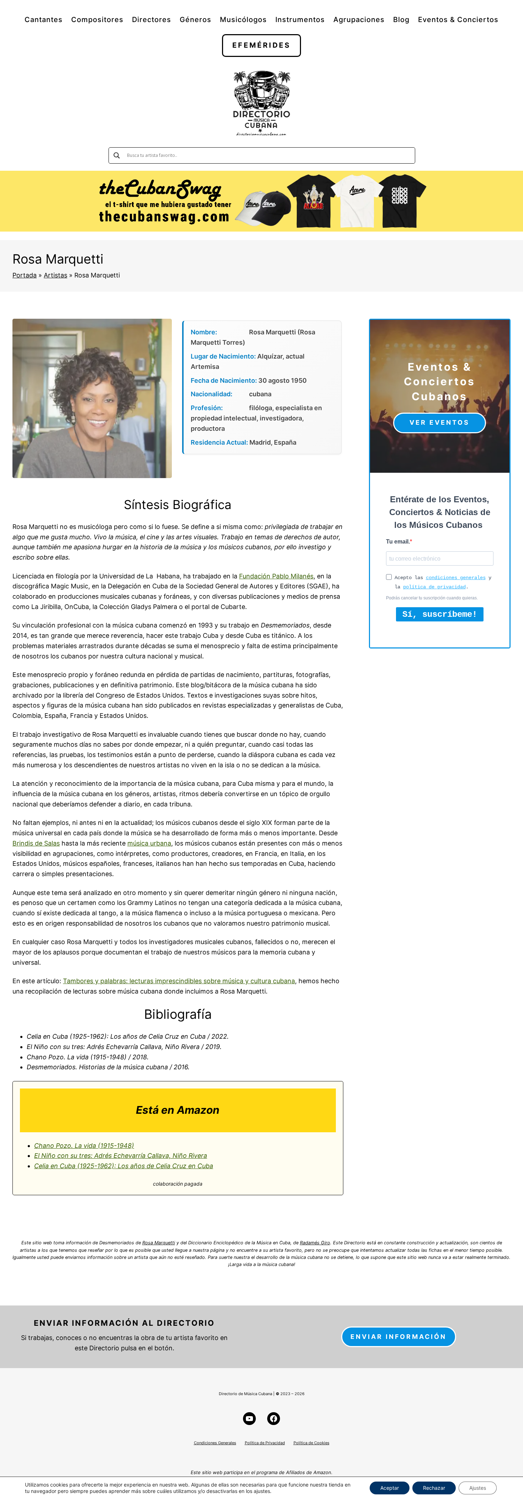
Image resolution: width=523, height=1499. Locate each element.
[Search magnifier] (117, 155)
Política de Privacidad (265, 1442)
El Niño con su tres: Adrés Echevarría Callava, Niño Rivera (120, 1155)
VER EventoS (440, 422)
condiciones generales (456, 578)
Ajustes (477, 1488)
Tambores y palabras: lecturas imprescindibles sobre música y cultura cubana (179, 981)
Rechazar (434, 1488)
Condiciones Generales (215, 1442)
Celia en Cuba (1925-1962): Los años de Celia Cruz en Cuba (123, 1166)
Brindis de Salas (36, 843)
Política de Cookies (311, 1442)
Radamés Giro (315, 1242)
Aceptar (389, 1488)
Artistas (55, 275)
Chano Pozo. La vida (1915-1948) (84, 1145)
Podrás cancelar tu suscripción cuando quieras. (432, 597)
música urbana (149, 843)
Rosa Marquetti (158, 1242)
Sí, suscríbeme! (439, 614)
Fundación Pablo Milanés (276, 576)
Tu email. (398, 542)
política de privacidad (434, 587)
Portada (24, 275)
